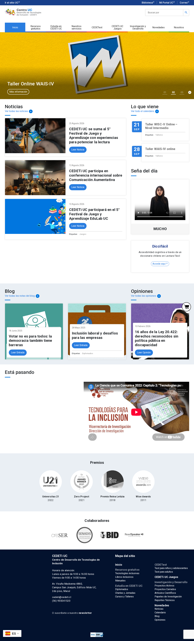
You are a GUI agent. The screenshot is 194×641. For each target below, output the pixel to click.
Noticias (159, 608)
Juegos (82, 234)
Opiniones (160, 619)
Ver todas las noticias (18, 111)
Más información (18, 91)
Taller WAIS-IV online (160, 149)
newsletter (85, 613)
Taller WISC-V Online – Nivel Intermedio (161, 126)
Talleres (159, 135)
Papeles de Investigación (168, 596)
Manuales (120, 580)
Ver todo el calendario (144, 111)
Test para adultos (164, 571)
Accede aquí (159, 263)
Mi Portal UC (166, 2)
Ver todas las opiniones (145, 295)
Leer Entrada (17, 352)
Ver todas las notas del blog (22, 295)
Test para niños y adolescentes (171, 568)
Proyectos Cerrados (165, 589)
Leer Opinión (144, 352)
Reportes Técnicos (165, 600)
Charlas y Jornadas (125, 592)
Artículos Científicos (165, 592)
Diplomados (87, 353)
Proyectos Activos (164, 585)
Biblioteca (147, 2)
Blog (157, 616)
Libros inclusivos (124, 577)
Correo (184, 2)
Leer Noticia (77, 149)
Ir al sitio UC (11, 2)
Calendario (160, 612)
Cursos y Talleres (124, 596)
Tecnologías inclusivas (127, 573)
